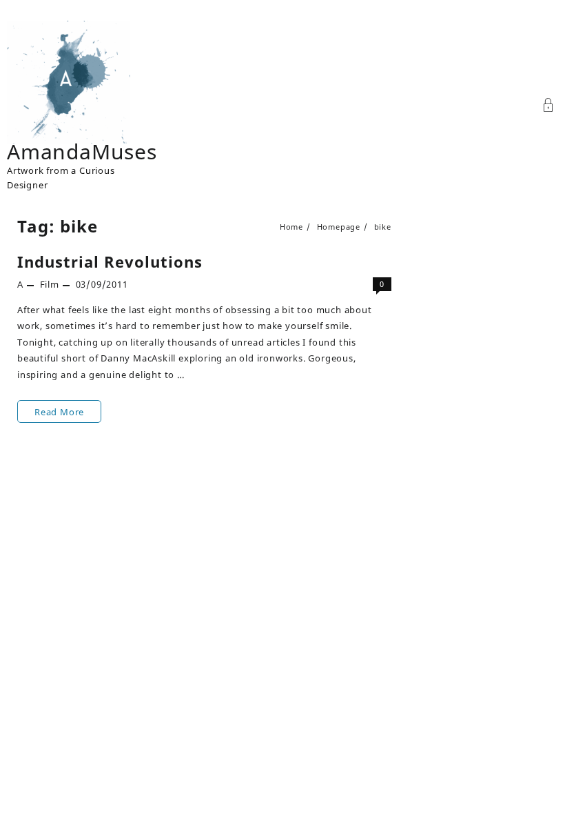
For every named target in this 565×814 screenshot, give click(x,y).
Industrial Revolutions (110, 261)
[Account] (548, 106)
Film (49, 284)
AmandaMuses (82, 151)
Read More (61, 414)
